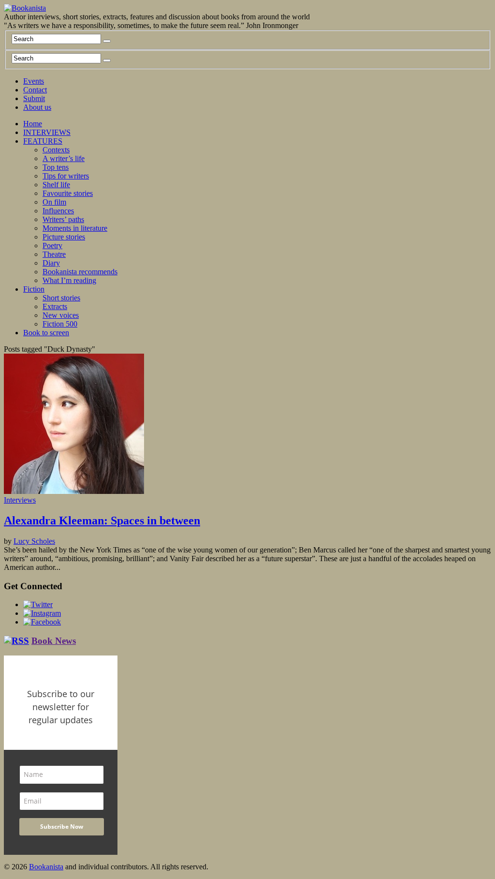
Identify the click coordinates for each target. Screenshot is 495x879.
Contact (35, 90)
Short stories (61, 298)
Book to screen (46, 332)
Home (32, 123)
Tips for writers (66, 176)
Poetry (52, 245)
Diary (51, 263)
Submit (34, 98)
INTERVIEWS (47, 132)
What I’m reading (69, 280)
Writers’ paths (63, 219)
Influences (58, 211)
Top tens (56, 167)
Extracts (55, 306)
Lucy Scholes (34, 541)
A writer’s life (64, 158)
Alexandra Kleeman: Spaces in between (102, 520)
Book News (53, 641)
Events (33, 81)
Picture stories (64, 237)
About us (37, 107)
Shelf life (56, 184)
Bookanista (46, 867)
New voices (61, 315)
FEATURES (42, 141)
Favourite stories (68, 193)
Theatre (54, 254)
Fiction (33, 289)
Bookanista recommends (80, 272)
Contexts (56, 150)
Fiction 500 (60, 324)
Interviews (20, 500)
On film (54, 202)
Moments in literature (75, 228)
